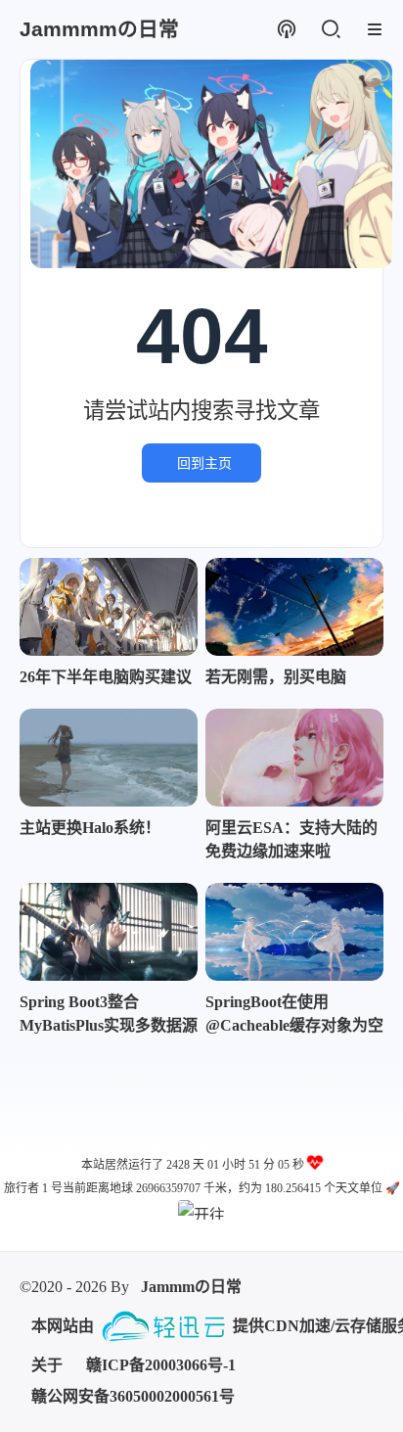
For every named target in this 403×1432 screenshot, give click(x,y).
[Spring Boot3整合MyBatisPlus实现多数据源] (109, 932)
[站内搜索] (330, 30)
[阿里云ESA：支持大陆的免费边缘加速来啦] (294, 758)
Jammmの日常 (191, 1286)
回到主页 (204, 463)
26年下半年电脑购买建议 (106, 677)
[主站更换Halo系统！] (109, 758)
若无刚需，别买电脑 (275, 677)
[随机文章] (286, 30)
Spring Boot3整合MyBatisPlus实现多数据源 (109, 1013)
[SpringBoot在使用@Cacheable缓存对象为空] (294, 932)
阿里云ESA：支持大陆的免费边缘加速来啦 (291, 839)
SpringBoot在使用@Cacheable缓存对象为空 (294, 1013)
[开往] (201, 1210)
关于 (47, 1365)
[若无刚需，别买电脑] (294, 607)
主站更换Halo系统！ (90, 827)
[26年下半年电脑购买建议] (109, 607)
